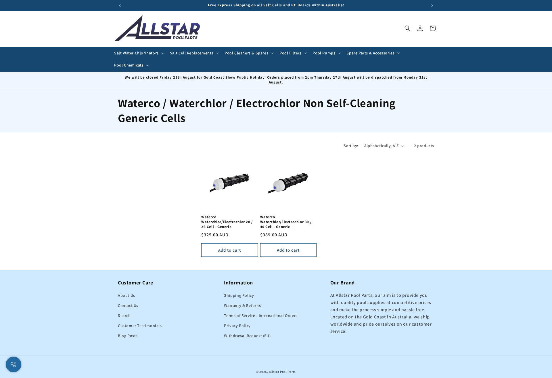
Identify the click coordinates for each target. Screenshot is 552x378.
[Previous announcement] (120, 5)
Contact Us (128, 305)
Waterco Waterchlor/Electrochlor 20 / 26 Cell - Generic (227, 222)
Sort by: (351, 145)
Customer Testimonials (140, 325)
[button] (138, 53)
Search (124, 315)
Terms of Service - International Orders (260, 315)
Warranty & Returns (242, 305)
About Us (126, 295)
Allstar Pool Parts (282, 372)
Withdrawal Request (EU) (247, 336)
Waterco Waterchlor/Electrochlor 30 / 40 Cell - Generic (286, 222)
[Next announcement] (432, 5)
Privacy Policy (237, 325)
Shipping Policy (239, 295)
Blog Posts (128, 336)
